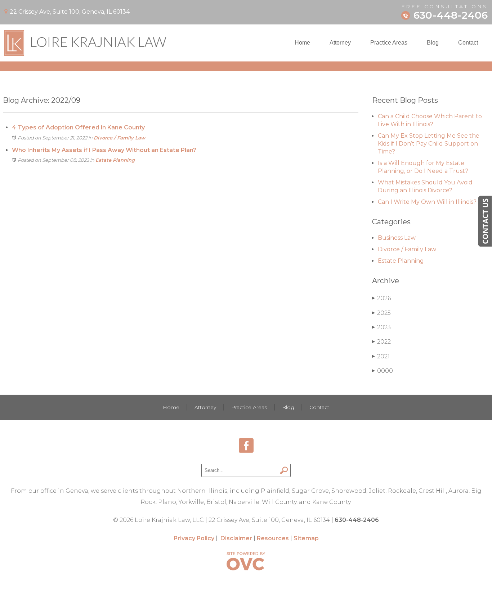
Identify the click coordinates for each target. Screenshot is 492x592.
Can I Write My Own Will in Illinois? (427, 201)
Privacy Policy (194, 538)
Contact (468, 43)
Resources (273, 538)
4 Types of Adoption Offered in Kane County (78, 127)
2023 (381, 327)
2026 (381, 298)
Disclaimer (236, 538)
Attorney (340, 43)
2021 (381, 356)
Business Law (397, 237)
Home (302, 43)
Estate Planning (115, 160)
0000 (382, 370)
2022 (381, 341)
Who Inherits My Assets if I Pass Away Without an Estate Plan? (104, 150)
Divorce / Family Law (119, 138)
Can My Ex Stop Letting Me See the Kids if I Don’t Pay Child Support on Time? (428, 143)
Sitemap (306, 538)
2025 (381, 312)
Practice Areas (388, 43)
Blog (433, 43)
